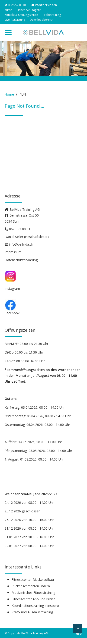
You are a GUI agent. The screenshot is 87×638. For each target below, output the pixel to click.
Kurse (8, 10)
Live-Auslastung (15, 20)
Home (9, 94)
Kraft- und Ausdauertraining (32, 612)
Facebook (12, 313)
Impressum (13, 252)
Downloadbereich (41, 20)
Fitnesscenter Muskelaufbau (33, 579)
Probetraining (52, 15)
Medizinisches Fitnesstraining (33, 592)
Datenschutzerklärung (21, 260)
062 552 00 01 (17, 5)
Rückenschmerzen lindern (31, 586)
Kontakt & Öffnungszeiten (21, 15)
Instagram (12, 288)
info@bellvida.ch (45, 5)
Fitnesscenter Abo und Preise (33, 599)
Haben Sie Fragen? (29, 10)
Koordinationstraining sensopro (35, 605)
